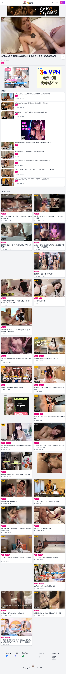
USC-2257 (42, 656)
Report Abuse (43, 658)
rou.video (33, 668)
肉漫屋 (53, 658)
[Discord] (16, 656)
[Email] (25, 656)
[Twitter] (8, 656)
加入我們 (54, 656)
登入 (62, 2)
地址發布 (54, 659)
